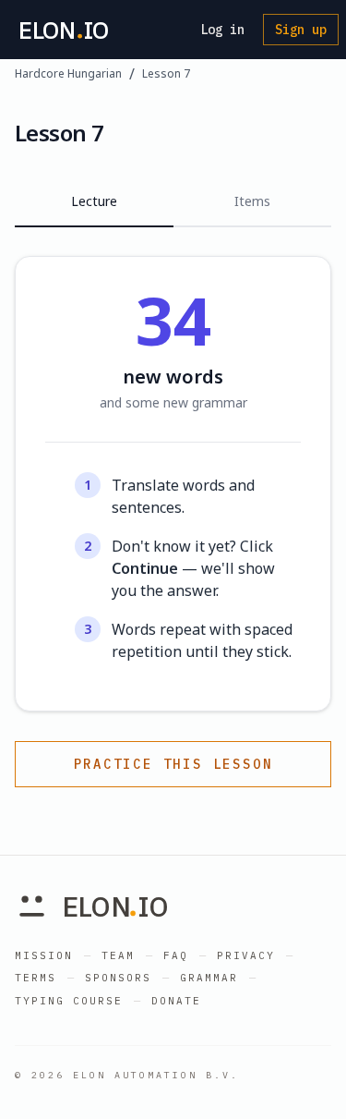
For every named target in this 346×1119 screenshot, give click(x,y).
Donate (176, 1000)
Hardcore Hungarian (68, 74)
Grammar (209, 977)
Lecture (94, 201)
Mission (44, 955)
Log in (222, 29)
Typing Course (69, 1000)
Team (118, 955)
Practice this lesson (173, 764)
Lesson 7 (166, 74)
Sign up (301, 29)
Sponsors (118, 977)
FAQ (175, 955)
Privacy (246, 955)
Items (252, 201)
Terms (35, 977)
